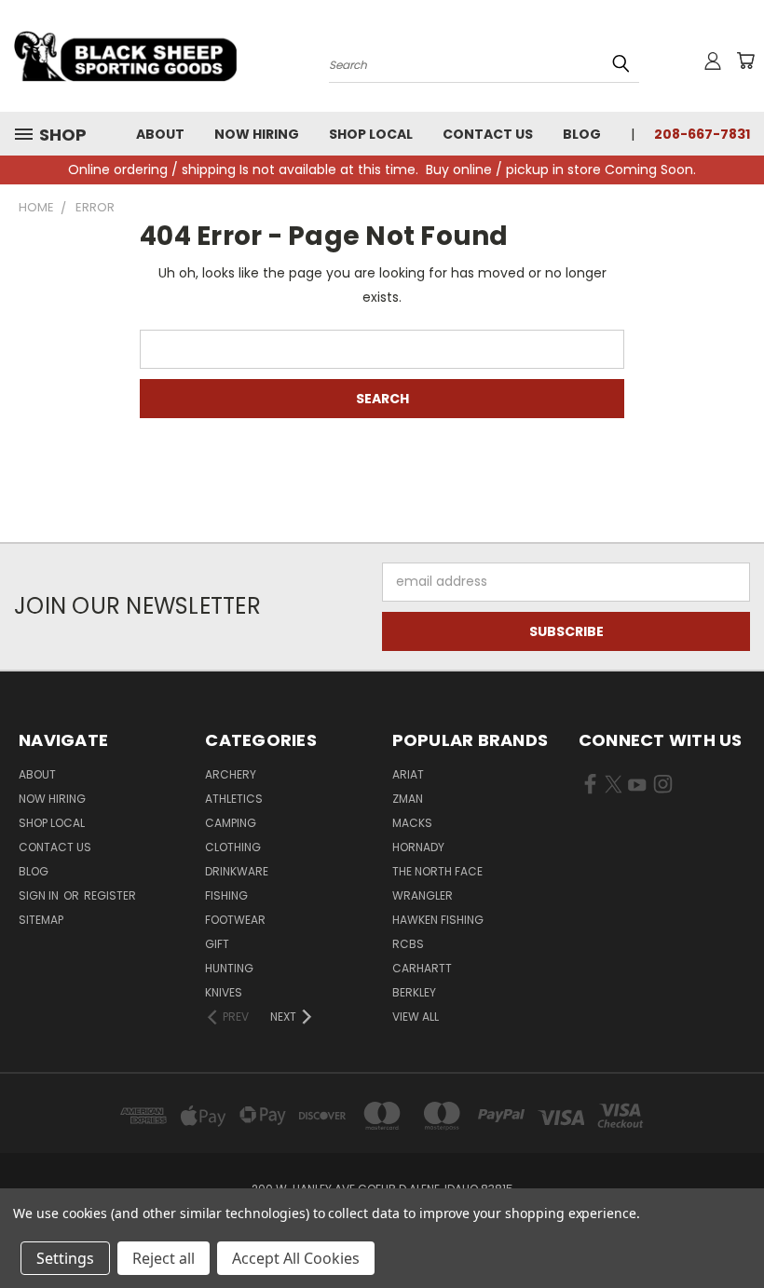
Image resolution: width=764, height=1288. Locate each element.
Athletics (234, 799)
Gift (217, 944)
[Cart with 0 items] (745, 60)
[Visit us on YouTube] (636, 787)
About (160, 134)
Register (110, 895)
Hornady (418, 847)
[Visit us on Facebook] (590, 787)
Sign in (40, 895)
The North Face (437, 871)
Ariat (408, 774)
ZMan (407, 799)
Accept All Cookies (296, 1258)
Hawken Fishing (438, 920)
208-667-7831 (702, 134)
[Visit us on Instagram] (663, 787)
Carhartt (422, 968)
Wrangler (422, 895)
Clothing (233, 847)
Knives (223, 992)
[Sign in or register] (712, 60)
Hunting (229, 968)
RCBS (408, 944)
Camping (230, 823)
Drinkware (236, 871)
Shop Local (371, 134)
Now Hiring (256, 134)
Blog (582, 134)
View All (415, 1016)
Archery (230, 774)
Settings (65, 1258)
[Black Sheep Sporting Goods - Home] (126, 55)
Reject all (163, 1258)
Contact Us (488, 134)
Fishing (226, 895)
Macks (412, 823)
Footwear (235, 920)
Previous (735, 1230)
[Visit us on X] (613, 787)
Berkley (414, 992)
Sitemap (41, 920)
